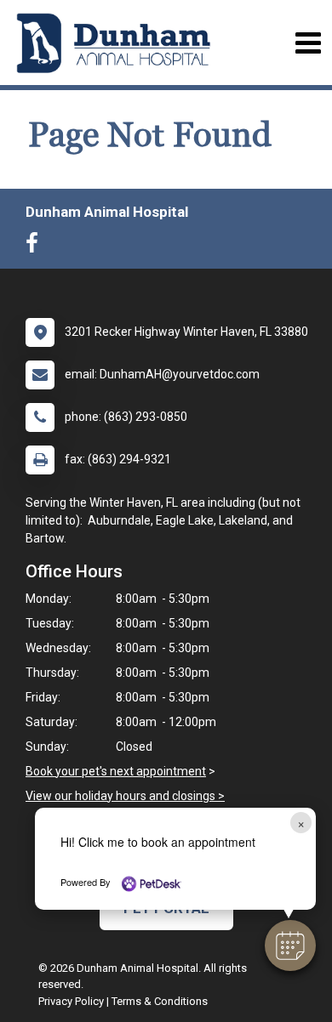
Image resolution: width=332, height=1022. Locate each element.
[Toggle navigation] (308, 43)
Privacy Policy (71, 1001)
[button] (290, 945)
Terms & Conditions (160, 1001)
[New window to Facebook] (36, 246)
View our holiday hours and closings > (125, 796)
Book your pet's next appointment (116, 771)
